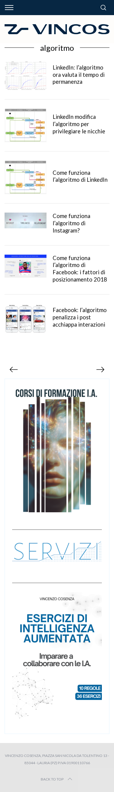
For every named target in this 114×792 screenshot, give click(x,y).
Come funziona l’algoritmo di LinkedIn (80, 176)
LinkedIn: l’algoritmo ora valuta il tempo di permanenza (79, 74)
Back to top (52, 779)
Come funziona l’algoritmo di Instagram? (71, 223)
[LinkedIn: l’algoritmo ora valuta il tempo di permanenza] (26, 75)
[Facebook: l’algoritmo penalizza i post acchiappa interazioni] (26, 318)
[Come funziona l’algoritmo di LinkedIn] (26, 177)
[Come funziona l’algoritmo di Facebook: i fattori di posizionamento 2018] (26, 266)
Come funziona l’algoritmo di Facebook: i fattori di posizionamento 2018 (80, 269)
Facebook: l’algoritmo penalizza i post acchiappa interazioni (80, 317)
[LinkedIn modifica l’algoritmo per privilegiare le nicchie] (26, 125)
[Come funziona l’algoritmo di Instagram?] (26, 220)
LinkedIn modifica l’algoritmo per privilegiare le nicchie (79, 124)
